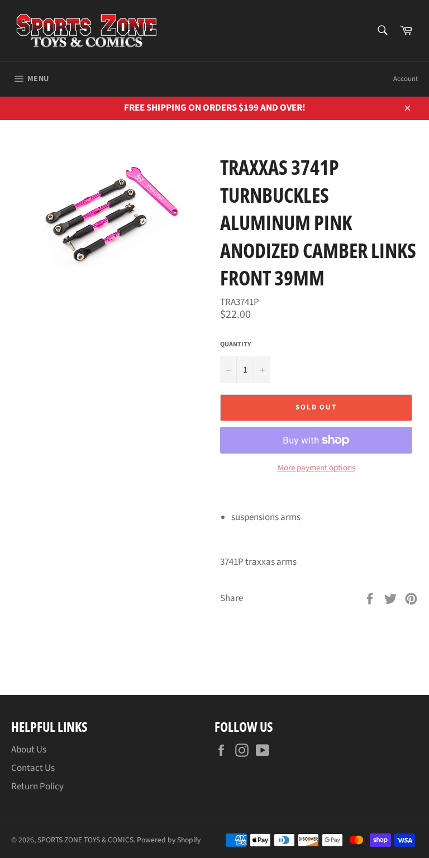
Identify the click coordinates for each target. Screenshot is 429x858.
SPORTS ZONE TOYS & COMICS (85, 840)
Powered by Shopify (169, 840)
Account (405, 79)
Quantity (235, 344)
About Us (28, 749)
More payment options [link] (316, 468)
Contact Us (33, 768)
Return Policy (37, 786)
